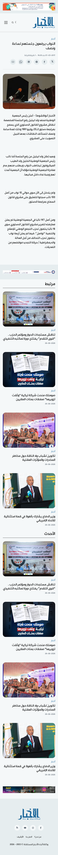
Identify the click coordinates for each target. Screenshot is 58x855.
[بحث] (13, 22)
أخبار (53, 39)
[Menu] (6, 22)
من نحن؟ (37, 837)
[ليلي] (16, 22)
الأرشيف (20, 837)
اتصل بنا (29, 837)
